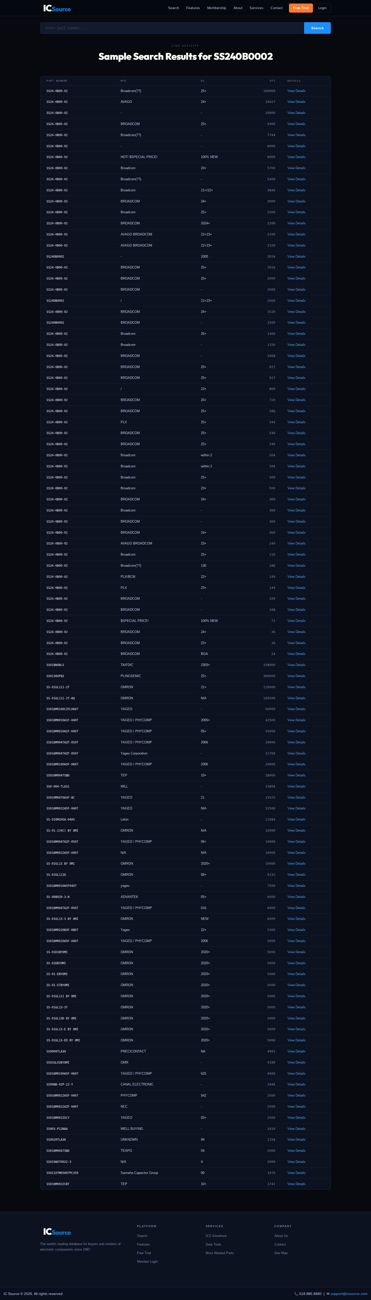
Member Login (147, 1261)
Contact (277, 8)
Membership (216, 8)
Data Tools (213, 1244)
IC (57, 8)
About (238, 8)
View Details (296, 91)
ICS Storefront (216, 1236)
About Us (281, 1236)
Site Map (280, 1253)
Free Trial (301, 8)
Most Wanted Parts (220, 1253)
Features (193, 8)
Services (256, 8)
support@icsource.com (349, 1294)
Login (322, 8)
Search (173, 8)
